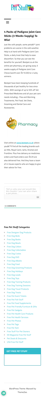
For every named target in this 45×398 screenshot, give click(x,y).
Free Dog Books (14, 239)
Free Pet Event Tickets (16, 296)
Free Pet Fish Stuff (15, 299)
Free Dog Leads (14, 274)
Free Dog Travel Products (18, 289)
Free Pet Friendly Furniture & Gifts (22, 306)
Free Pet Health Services (17, 317)
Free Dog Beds (13, 235)
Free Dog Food (13, 264)
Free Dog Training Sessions (18, 285)
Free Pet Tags (13, 324)
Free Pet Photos (14, 320)
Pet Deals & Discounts (16, 338)
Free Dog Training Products (18, 281)
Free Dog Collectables (16, 250)
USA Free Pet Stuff (15, 342)
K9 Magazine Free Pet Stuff (19, 334)
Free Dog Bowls (14, 243)
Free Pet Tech (13, 327)
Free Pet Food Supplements (19, 303)
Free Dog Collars (14, 246)
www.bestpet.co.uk (24, 142)
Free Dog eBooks (14, 260)
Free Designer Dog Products (19, 232)
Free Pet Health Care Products (20, 313)
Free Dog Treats (14, 292)
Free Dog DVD (13, 257)
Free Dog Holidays (15, 271)
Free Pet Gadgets (14, 310)
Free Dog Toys (13, 278)
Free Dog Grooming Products (19, 267)
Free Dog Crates (14, 253)
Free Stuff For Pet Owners (18, 331)
